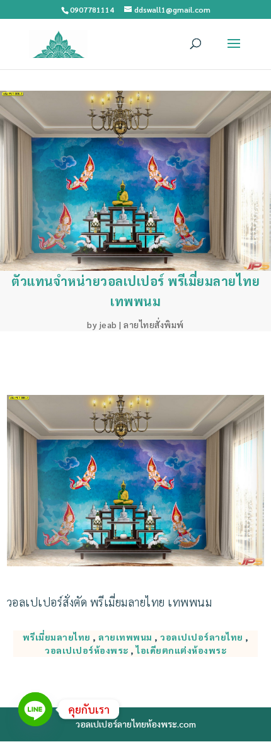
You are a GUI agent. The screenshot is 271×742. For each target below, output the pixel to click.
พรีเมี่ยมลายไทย (57, 636)
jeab (108, 324)
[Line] (35, 709)
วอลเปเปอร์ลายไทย (201, 636)
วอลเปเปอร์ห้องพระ (87, 650)
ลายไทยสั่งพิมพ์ (154, 324)
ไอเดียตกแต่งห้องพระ (181, 650)
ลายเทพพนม (125, 636)
